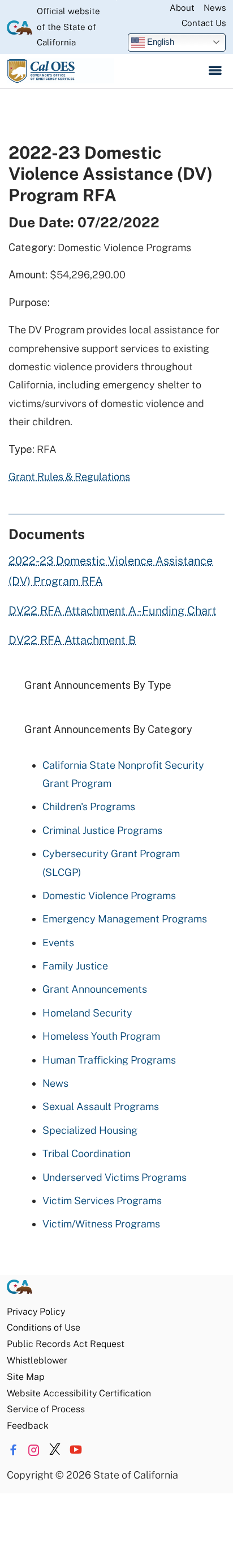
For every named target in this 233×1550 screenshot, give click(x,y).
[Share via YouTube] (76, 1450)
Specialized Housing (89, 1130)
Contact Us (204, 23)
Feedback (28, 1425)
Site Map (25, 1376)
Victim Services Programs (102, 1200)
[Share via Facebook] (13, 1450)
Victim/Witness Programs (101, 1224)
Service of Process (46, 1409)
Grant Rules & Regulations (69, 476)
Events (58, 942)
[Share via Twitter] (55, 1450)
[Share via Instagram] (34, 1450)
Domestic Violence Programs (109, 895)
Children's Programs (88, 806)
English (159, 41)
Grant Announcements (94, 989)
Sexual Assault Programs (100, 1106)
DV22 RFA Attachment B (72, 640)
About (182, 7)
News (215, 7)
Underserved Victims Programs (114, 1177)
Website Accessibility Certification (79, 1393)
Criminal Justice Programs (102, 830)
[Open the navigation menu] (215, 71)
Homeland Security (87, 1013)
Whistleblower (37, 1360)
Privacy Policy (36, 1311)
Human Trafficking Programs (109, 1060)
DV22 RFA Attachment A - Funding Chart (112, 610)
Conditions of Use (43, 1327)
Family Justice (75, 966)
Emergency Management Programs (124, 919)
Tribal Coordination (86, 1153)
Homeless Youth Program (101, 1036)
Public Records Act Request (65, 1344)
